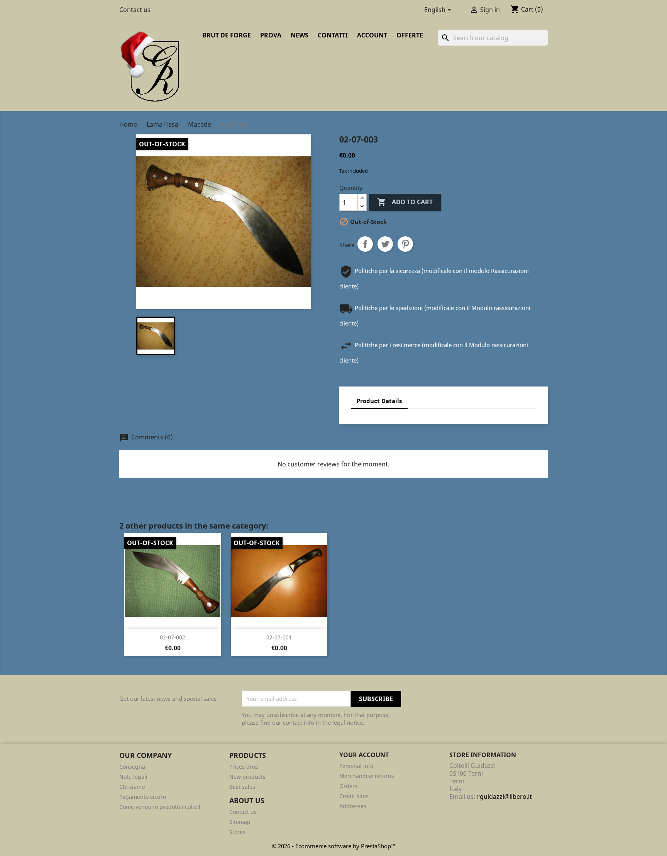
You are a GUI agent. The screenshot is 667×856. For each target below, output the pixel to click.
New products (247, 776)
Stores (237, 832)
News (299, 35)
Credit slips (354, 796)
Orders (348, 786)
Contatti (333, 35)
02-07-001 (279, 637)
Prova (270, 35)
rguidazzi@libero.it (504, 796)
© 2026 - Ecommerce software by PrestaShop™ (334, 846)
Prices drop (244, 766)
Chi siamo (132, 786)
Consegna (132, 766)
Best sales (242, 786)
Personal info (356, 766)
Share (365, 244)
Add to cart (405, 202)
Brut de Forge (226, 35)
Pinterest (405, 244)
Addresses (352, 806)
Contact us (135, 9)
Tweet (385, 244)
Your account (364, 755)
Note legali (133, 776)
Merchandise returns (366, 776)
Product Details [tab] (379, 401)
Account (372, 35)
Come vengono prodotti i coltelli (160, 806)
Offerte (409, 35)
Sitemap (240, 821)
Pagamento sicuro (142, 796)
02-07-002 (172, 637)
